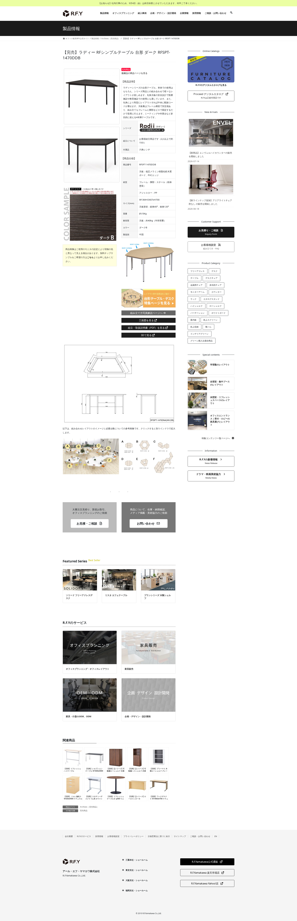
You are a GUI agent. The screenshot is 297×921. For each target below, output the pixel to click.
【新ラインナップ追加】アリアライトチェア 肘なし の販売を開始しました (210, 202)
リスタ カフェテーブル (116, 595)
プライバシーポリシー (133, 836)
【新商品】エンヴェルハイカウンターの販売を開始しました (210, 154)
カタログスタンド (211, 299)
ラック (193, 299)
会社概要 (69, 836)
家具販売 (129, 668)
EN (215, 836)
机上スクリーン (210, 319)
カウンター (216, 292)
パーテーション (197, 313)
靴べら (208, 326)
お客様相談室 (113, 836)
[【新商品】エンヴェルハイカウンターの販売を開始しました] (211, 132)
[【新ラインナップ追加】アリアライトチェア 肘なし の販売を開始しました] (211, 179)
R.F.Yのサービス (84, 836)
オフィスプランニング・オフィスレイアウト (87, 668)
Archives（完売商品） (89, 807)
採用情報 (99, 836)
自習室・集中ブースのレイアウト (220, 383)
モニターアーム (197, 292)
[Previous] (128, 263)
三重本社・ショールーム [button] (137, 859)
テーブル (194, 278)
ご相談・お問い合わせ (200, 836)
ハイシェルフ (196, 306)
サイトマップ (180, 836)
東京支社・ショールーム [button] (137, 870)
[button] (89, 523)
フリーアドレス (197, 271)
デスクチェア (211, 278)
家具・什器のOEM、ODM (78, 716)
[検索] (231, 13)
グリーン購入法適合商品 (201, 340)
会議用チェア (196, 285)
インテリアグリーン (199, 333)
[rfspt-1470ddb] (92, 96)
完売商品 (83, 810)
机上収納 (194, 326)
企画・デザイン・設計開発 (138, 716)
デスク (214, 271)
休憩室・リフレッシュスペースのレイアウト (220, 400)
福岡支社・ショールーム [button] (137, 890)
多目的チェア (215, 285)
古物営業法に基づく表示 (159, 836)
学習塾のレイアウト (220, 364)
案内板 (193, 319)
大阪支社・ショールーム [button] (137, 880)
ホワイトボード (218, 313)
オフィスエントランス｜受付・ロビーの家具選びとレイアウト (220, 420)
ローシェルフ (215, 306)
